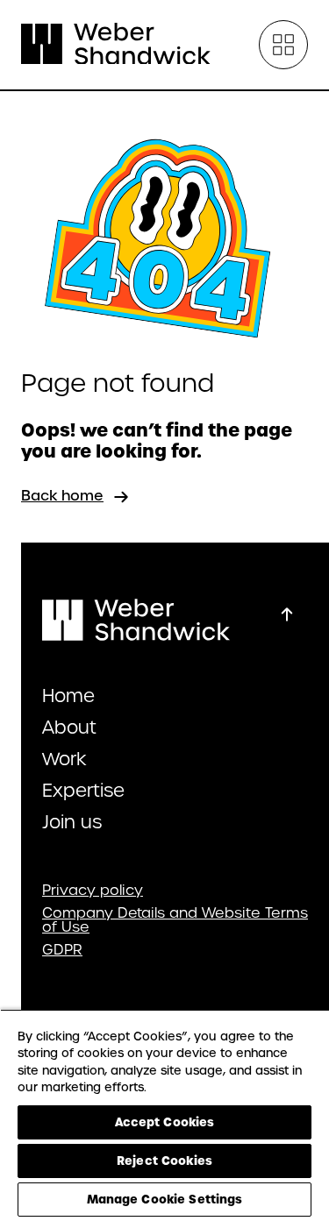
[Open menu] (283, 44)
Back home (62, 495)
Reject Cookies (164, 1160)
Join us (72, 822)
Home (68, 696)
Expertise (83, 790)
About (69, 727)
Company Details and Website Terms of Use (175, 920)
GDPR (62, 950)
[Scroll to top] (286, 614)
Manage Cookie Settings (165, 1199)
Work (64, 759)
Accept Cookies (165, 1122)
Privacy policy (92, 891)
